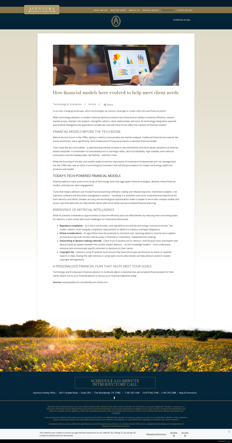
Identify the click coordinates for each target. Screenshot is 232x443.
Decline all (173, 434)
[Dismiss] (229, 431)
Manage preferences (156, 434)
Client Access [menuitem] (185, 10)
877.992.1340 (152, 392)
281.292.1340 (132, 392)
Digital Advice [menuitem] (151, 10)
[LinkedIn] (108, 116)
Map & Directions (188, 392)
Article (92, 104)
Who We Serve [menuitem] (118, 10)
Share (109, 104)
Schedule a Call (182, 20)
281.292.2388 (169, 392)
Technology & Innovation (67, 104)
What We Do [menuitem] (101, 10)
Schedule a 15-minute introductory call (115, 383)
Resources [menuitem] (168, 10)
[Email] (108, 119)
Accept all (185, 434)
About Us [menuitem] (134, 10)
